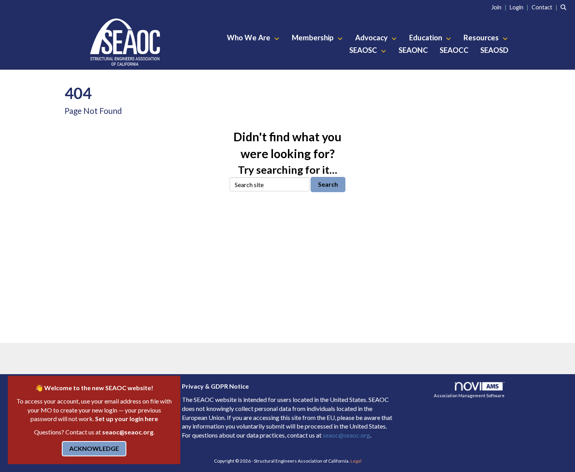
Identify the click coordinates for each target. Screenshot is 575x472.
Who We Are (249, 37)
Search (328, 184)
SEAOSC (364, 50)
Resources (482, 37)
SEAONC (413, 50)
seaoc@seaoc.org (127, 432)
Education (426, 37)
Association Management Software (469, 395)
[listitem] (500, 7)
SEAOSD (494, 50)
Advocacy (372, 37)
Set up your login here (126, 418)
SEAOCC (454, 50)
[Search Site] (565, 7)
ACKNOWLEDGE (94, 448)
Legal (355, 461)
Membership (313, 37)
